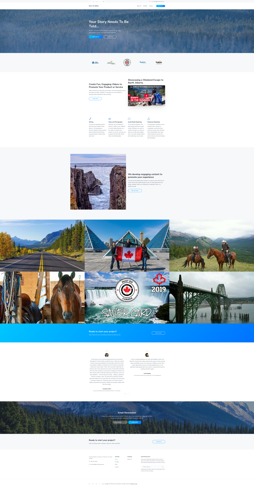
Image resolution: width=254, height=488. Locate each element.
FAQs (116, 464)
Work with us (95, 37)
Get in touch (158, 333)
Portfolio (117, 461)
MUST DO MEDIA (94, 6)
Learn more (110, 37)
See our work (134, 190)
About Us (129, 459)
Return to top (134, 483)
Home (116, 459)
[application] (146, 95)
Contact (117, 467)
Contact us (159, 441)
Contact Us (160, 6)
